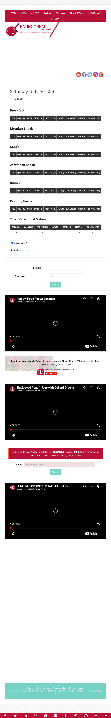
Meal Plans (24, 250)
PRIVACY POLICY (39, 691)
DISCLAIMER (13, 691)
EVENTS (81, 691)
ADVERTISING (96, 691)
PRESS (88, 691)
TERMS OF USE (25, 691)
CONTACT (56, 693)
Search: (37, 267)
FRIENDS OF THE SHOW (56, 691)
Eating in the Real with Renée (55, 32)
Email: (19, 464)
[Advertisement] (55, 564)
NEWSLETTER (72, 691)
